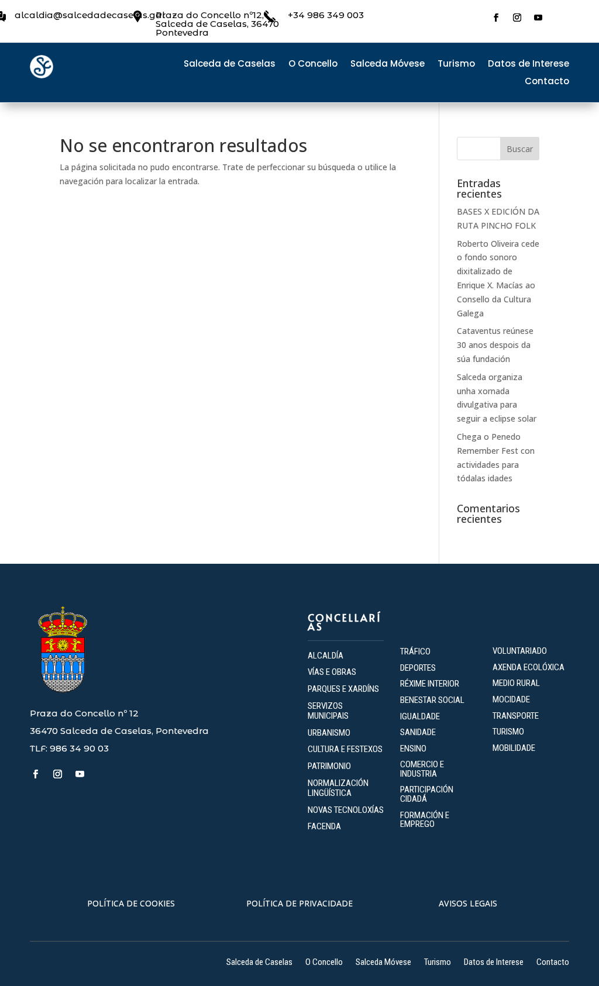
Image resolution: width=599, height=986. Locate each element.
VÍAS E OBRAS (332, 672)
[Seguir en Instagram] (517, 17)
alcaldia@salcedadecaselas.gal (90, 14)
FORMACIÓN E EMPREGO (424, 820)
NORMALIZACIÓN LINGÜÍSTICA (338, 788)
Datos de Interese (528, 65)
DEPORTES (418, 668)
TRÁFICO (415, 651)
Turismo (456, 65)
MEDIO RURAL (516, 683)
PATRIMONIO (329, 766)
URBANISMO (329, 733)
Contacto (547, 82)
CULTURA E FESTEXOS (345, 749)
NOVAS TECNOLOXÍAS (346, 810)
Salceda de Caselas (230, 65)
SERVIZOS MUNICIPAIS (328, 711)
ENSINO (413, 748)
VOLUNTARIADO (520, 651)
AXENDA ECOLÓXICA (528, 667)
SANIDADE (418, 732)
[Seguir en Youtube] (538, 17)
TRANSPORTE (516, 716)
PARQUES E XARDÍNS (343, 689)
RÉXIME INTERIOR (429, 683)
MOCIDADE (511, 699)
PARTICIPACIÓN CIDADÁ (426, 794)
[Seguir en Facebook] (496, 17)
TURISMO (508, 731)
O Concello (313, 65)
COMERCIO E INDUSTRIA (422, 769)
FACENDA (324, 826)
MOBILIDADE (514, 748)
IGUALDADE (420, 716)
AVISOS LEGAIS (468, 903)
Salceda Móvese (387, 65)
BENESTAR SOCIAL (433, 700)
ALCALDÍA (325, 655)
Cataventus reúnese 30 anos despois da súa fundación (495, 344)
